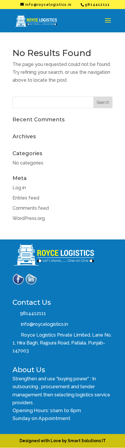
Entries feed (25, 198)
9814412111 (32, 313)
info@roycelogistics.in (44, 324)
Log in (19, 187)
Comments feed (30, 208)
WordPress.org (28, 218)
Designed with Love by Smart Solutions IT (62, 440)
